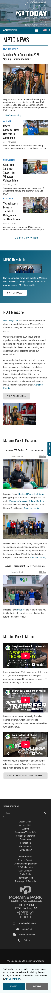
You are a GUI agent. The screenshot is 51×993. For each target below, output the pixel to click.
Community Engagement (25, 863)
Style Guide (25, 874)
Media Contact (25, 846)
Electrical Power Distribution (31, 494)
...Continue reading (12, 115)
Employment (25, 839)
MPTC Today (25, 850)
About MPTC (25, 821)
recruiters (21, 609)
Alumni (25, 828)
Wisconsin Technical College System (26, 501)
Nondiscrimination (27, 923)
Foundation (25, 843)
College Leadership (25, 836)
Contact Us (27, 929)
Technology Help (25, 878)
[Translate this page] (45, 30)
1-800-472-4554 (25, 905)
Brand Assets (25, 856)
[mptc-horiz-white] (10, 30)
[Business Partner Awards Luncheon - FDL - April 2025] (25, 538)
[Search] (45, 813)
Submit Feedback (27, 934)
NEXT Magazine (10, 320)
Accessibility (25, 825)
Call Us (27, 940)
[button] (36, 30)
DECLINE (37, 986)
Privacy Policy (13, 979)
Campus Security (26, 860)
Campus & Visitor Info (25, 832)
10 (30, 237)
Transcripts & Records (25, 881)
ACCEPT (14, 986)
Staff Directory (25, 870)
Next (35, 237)
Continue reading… (32, 508)
